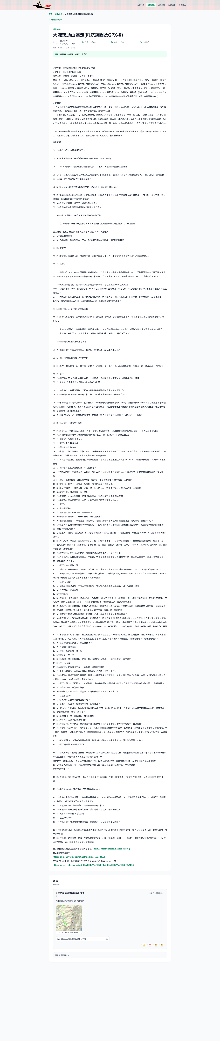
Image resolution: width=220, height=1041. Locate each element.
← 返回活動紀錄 (55, 19)
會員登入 (182, 5)
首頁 (50, 14)
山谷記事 (171, 5)
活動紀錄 (151, 5)
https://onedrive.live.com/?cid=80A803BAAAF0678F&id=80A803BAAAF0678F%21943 (93, 864)
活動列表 (140, 5)
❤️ (150, 944)
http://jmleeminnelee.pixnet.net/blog (112, 848)
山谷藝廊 (161, 5)
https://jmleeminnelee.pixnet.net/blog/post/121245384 (79, 856)
